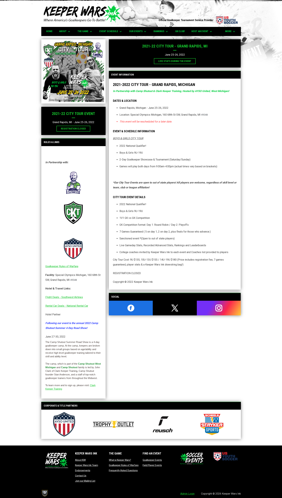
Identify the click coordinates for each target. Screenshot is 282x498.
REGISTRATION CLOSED (73, 128)
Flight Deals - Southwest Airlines (64, 297)
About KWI (80, 460)
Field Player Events (152, 465)
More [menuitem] (230, 31)
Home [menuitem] (49, 31)
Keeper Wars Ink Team (86, 465)
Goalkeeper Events (152, 460)
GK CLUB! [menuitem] (180, 31)
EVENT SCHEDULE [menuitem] (111, 31)
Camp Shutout (69, 367)
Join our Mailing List (85, 481)
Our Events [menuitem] (138, 31)
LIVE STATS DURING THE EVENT (174, 61)
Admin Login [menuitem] (187, 493)
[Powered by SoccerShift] (44, 493)
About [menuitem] (65, 31)
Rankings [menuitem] (161, 31)
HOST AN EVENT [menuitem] (202, 31)
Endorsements (82, 470)
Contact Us (80, 475)
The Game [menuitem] (85, 31)
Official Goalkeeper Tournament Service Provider (198, 20)
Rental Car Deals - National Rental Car (66, 305)
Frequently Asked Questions (123, 470)
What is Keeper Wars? (120, 460)
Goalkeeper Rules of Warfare (61, 266)
